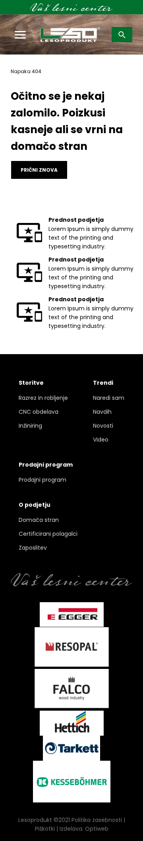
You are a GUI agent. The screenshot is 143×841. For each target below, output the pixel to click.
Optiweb (96, 829)
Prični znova (39, 170)
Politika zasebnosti (97, 820)
